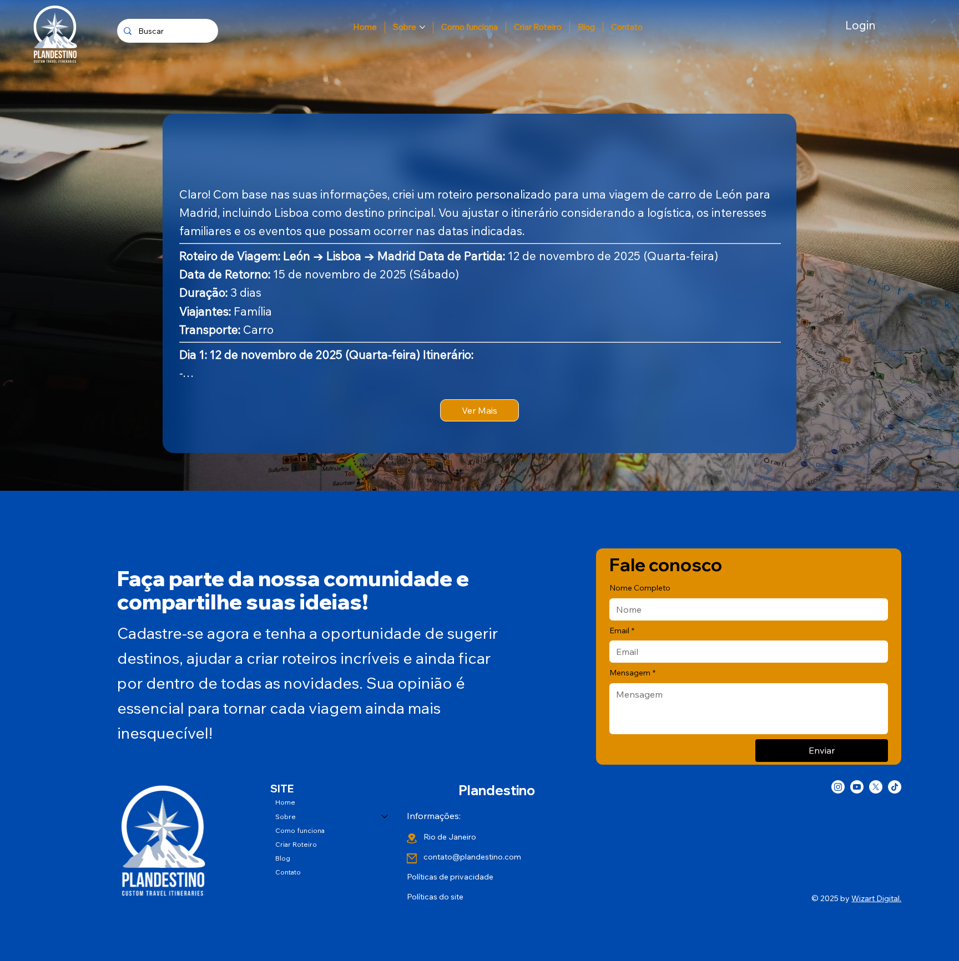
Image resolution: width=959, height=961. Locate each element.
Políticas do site (435, 897)
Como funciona (300, 830)
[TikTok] (894, 787)
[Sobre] (385, 816)
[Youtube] (857, 787)
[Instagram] (838, 787)
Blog (282, 858)
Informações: (434, 815)
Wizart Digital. (876, 898)
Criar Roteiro (296, 844)
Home (285, 802)
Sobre (285, 816)
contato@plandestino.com (472, 857)
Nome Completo (639, 588)
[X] (875, 787)
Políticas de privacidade (450, 877)
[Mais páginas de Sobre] (422, 27)
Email (621, 630)
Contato (288, 872)
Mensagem (632, 673)
